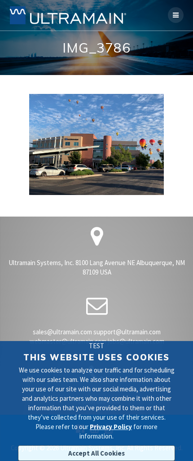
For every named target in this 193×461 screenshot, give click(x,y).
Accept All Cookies (96, 453)
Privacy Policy (111, 426)
